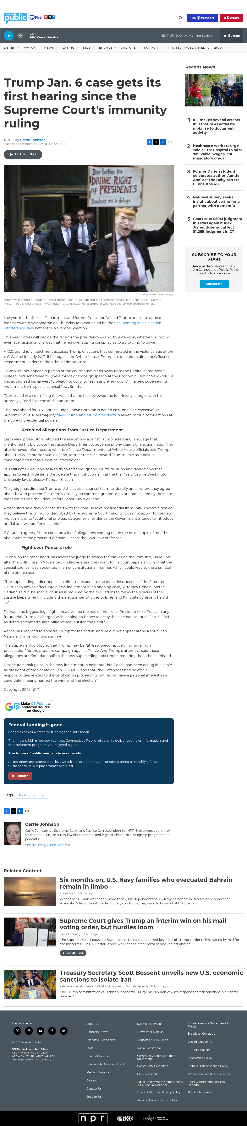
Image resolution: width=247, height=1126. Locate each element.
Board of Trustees (98, 1056)
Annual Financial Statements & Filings (208, 1025)
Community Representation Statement (156, 1057)
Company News (97, 1032)
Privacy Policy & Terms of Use (157, 1100)
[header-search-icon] (180, 18)
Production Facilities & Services (209, 1074)
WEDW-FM (18, 1056)
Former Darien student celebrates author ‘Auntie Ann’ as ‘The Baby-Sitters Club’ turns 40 (216, 178)
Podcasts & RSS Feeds (152, 1040)
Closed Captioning (200, 1041)
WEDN (25, 1052)
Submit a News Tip (149, 1024)
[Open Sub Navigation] (18, 47)
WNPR (30, 1056)
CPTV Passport (147, 1074)
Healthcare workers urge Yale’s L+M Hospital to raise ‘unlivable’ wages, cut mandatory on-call (218, 152)
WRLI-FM (50, 1056)
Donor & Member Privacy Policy (158, 1092)
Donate (233, 17)
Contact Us (94, 1088)
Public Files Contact (23, 1059)
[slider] (26, 36)
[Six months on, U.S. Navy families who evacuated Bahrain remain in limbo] (30, 891)
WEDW (34, 1052)
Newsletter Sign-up (150, 1032)
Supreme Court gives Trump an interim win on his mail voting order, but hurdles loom (143, 924)
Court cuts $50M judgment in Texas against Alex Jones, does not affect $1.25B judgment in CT (217, 225)
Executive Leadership (100, 1040)
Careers (91, 1080)
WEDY (44, 1052)
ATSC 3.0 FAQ (43, 1059)
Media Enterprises (98, 1072)
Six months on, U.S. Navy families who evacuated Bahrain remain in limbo (146, 883)
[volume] (20, 35)
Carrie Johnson (33, 140)
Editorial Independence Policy (208, 1066)
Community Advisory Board (105, 1064)
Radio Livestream (149, 1048)
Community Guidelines (152, 1066)
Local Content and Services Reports (206, 1083)
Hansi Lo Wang (70, 934)
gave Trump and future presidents (87, 415)
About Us (92, 1024)
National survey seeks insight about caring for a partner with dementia (216, 201)
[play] (9, 36)
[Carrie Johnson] (12, 833)
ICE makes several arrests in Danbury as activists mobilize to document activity (216, 126)
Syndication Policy (200, 1058)
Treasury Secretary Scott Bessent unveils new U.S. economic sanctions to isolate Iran (151, 976)
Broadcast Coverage (201, 1033)
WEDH (15, 1052)
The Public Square (200, 1092)
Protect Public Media (188, 47)
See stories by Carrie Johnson (47, 845)
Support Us (94, 1096)
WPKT (39, 1056)
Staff (89, 1048)
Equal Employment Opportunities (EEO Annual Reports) (160, 1083)
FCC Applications (199, 1050)
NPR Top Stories (31, 795)
